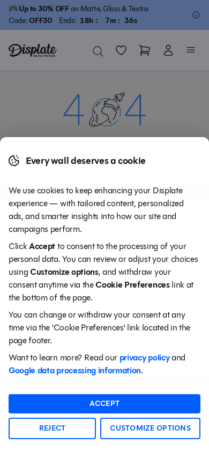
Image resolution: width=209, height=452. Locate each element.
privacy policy (145, 357)
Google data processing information (75, 370)
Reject (52, 428)
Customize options (150, 428)
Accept (104, 403)
